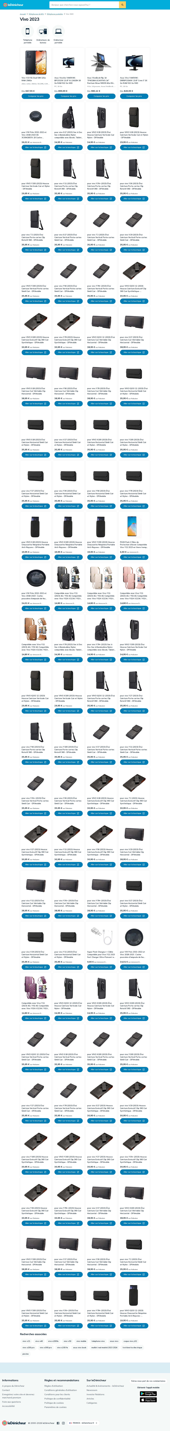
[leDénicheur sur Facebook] (58, 1423)
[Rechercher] (122, 4)
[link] (36, 74)
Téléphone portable (55, 14)
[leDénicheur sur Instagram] (63, 1423)
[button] (148, 1381)
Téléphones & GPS (36, 14)
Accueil (23, 14)
